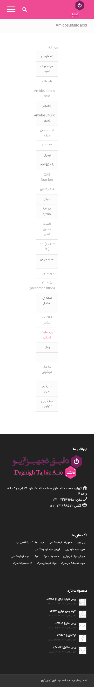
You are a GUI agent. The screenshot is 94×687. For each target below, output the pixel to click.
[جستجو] (24, 9)
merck (80, 543)
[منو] (13, 9)
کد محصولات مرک (23, 563)
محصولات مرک (51, 556)
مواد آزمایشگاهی (20, 556)
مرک (36, 556)
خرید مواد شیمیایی (75, 549)
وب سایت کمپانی (47, 335)
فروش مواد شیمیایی (74, 556)
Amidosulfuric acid (71, 26)
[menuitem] (24, 9)
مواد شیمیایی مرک (47, 563)
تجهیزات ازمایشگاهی (60, 543)
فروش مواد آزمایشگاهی (47, 549)
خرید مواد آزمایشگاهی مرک (29, 543)
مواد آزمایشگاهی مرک (73, 563)
